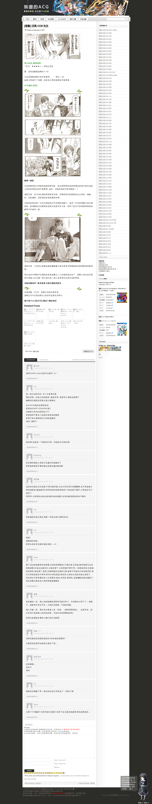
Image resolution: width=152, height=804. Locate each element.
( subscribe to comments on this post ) (83, 360)
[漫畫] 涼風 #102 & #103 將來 (107, 220)
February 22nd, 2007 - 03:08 (44, 686)
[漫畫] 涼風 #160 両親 (105, 48)
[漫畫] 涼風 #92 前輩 (105, 241)
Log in (100, 357)
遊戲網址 (108, 302)
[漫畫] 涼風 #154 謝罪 (105, 66)
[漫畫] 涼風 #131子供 (105, 135)
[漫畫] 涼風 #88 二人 (105, 253)
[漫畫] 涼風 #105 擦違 (105, 214)
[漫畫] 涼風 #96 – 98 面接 (106, 229)
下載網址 (108, 305)
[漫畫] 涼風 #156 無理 (105, 60)
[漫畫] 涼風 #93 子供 (105, 238)
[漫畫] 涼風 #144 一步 (105, 96)
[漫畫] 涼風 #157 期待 (105, 57)
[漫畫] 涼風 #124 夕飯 (105, 156)
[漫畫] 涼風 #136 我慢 (105, 120)
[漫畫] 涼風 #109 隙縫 (105, 202)
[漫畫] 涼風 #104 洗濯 (105, 217)
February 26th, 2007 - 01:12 (43, 368)
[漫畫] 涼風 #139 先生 (36, 25)
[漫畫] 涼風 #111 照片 (105, 195)
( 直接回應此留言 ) (32, 378)
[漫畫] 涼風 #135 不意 (105, 123)
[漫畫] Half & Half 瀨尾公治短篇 (108, 75)
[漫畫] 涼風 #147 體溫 (105, 87)
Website (57, 767)
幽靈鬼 (36, 657)
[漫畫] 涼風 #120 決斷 (105, 168)
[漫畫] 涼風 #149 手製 (105, 81)
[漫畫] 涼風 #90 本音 (105, 247)
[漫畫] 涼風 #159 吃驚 (105, 51)
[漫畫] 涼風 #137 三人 (105, 117)
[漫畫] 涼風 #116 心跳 (105, 180)
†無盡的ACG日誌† (47, 789)
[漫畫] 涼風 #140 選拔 (105, 108)
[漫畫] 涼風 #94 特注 (105, 235)
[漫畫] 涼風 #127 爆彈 (105, 147)
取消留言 (29, 725)
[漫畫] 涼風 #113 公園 (105, 189)
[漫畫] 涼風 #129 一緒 (105, 141)
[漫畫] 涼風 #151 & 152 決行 (107, 72)
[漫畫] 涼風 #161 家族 (105, 45)
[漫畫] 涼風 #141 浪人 (105, 105)
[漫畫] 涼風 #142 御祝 (105, 102)
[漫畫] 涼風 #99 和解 (105, 226)
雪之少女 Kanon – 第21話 (32, 783)
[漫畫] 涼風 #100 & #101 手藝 (107, 223)
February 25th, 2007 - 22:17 (43, 389)
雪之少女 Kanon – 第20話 (87, 783)
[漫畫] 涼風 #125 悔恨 (105, 153)
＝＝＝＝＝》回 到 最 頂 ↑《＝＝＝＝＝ (115, 795)
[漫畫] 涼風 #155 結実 (105, 63)
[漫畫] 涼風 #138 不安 (105, 114)
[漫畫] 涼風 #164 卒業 (105, 36)
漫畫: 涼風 (36, 351)
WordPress (68, 789)
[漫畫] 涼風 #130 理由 (105, 138)
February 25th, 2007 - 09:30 (43, 437)
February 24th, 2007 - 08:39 (43, 481)
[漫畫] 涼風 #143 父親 (40, 322)
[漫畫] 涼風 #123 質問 (105, 159)
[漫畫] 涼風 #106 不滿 (105, 211)
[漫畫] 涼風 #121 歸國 (105, 165)
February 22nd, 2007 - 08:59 (44, 633)
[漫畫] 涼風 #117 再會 (105, 177)
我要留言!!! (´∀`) (88, 351)
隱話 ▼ (146, 802)
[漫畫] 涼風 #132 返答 (105, 132)
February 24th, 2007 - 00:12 (43, 512)
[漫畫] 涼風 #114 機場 (105, 186)
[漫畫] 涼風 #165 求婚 (105, 33)
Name (60, 760)
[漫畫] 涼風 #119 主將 (105, 171)
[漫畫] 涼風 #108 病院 (105, 205)
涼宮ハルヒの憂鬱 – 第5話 (29, 345)
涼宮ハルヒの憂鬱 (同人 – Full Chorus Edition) (66, 324)
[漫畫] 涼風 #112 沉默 (105, 192)
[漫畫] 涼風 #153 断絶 (105, 69)
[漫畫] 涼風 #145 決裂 (105, 93)
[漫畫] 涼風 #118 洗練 (105, 174)
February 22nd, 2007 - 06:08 (44, 659)
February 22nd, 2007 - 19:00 (44, 560)
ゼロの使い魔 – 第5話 (54, 322)
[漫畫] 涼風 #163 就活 (105, 39)
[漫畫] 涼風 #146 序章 (105, 90)
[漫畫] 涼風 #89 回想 (105, 250)
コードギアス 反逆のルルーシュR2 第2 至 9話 (29, 323)
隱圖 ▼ (140, 802)
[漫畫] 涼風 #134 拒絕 (105, 126)
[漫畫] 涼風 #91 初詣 (105, 244)
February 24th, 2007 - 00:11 (43, 532)
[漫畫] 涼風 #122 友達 (105, 162)
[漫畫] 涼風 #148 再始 (105, 84)
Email (59, 763)
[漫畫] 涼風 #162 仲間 (105, 42)
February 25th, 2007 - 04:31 (43, 457)
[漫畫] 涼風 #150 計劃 (105, 78)
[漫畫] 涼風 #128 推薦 (105, 144)
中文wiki (108, 308)
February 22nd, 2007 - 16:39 (44, 596)
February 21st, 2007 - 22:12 (43, 707)
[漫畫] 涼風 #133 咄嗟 (105, 129)
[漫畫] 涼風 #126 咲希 (105, 150)
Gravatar (58, 731)
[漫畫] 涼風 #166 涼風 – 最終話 (108, 30)
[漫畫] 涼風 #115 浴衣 (105, 183)
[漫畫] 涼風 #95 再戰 (105, 232)
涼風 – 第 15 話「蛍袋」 (78, 322)
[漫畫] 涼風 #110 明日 (105, 198)
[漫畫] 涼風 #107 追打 (105, 208)
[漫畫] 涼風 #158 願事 (105, 54)
